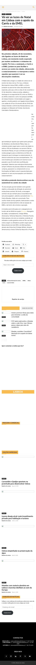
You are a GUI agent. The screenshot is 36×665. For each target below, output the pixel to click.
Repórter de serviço (8, 26)
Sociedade (8, 14)
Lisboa (23, 11)
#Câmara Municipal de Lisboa (14, 280)
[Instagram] (11, 656)
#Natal (29, 280)
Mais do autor (27, 308)
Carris (4, 282)
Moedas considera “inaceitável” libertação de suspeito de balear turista (21, 333)
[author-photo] (18, 297)
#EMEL (24, 280)
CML (31, 196)
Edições (4, 478)
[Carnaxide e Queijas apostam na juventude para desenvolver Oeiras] (18, 467)
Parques (24, 211)
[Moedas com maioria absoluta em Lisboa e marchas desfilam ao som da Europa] (18, 571)
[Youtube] (30, 656)
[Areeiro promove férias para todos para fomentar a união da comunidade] (6, 315)
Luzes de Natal (10, 282)
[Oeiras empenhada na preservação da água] (18, 537)
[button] (3, 7)
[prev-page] (3, 340)
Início (3, 11)
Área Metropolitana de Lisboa (13, 11)
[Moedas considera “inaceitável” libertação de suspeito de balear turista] (6, 333)
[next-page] (6, 340)
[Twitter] (25, 656)
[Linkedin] (15, 656)
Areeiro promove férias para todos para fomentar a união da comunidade (22, 315)
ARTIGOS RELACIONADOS (11, 308)
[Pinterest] (20, 656)
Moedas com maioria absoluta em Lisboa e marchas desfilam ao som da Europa (17, 588)
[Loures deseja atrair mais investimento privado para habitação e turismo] (18, 502)
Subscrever (18, 270)
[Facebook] (6, 656)
